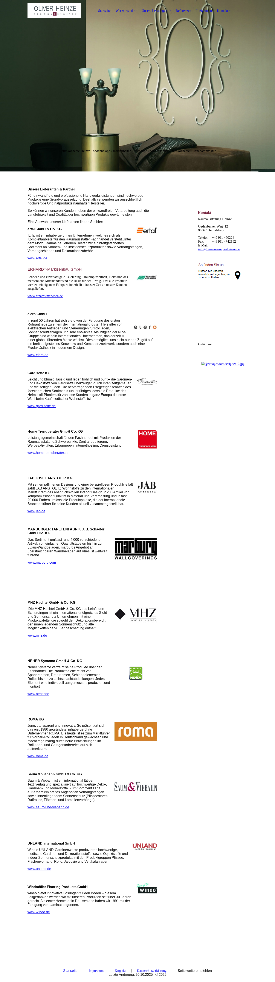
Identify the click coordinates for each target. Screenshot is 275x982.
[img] (54, 11)
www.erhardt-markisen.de (45, 296)
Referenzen (183, 10)
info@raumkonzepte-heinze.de (219, 249)
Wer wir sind (124, 10)
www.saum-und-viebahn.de (48, 807)
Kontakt (222, 10)
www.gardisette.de (42, 406)
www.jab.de (36, 511)
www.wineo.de (39, 912)
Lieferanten (204, 10)
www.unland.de (39, 869)
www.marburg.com (42, 562)
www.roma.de (38, 756)
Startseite (104, 10)
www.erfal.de (37, 258)
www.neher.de (38, 694)
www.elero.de (38, 355)
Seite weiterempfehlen (195, 971)
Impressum (96, 971)
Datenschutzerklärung (152, 971)
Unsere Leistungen (154, 10)
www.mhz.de (37, 635)
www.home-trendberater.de (48, 453)
